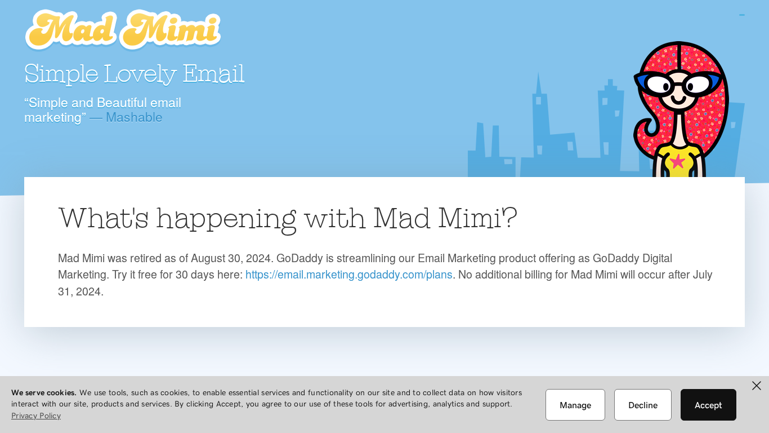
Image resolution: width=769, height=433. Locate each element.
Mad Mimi (122, 31)
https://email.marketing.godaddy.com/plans (349, 274)
